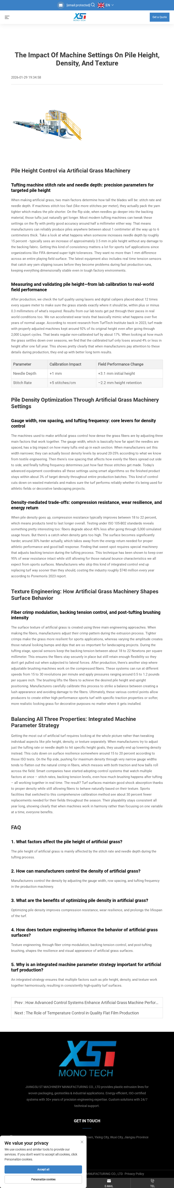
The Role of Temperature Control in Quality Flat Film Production (82, 1013)
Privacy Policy (134, 1174)
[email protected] (78, 5)
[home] (80, 17)
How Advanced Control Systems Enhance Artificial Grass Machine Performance (96, 1002)
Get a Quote (159, 17)
